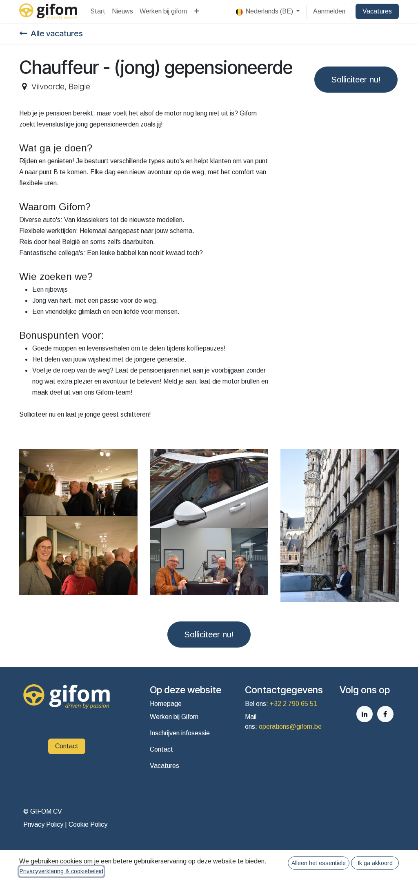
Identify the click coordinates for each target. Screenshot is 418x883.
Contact (66, 746)
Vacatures (377, 11)
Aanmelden (329, 11)
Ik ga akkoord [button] (375, 863)
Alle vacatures (57, 33)
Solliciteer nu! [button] (356, 79)
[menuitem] (98, 11)
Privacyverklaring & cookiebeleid (61, 871)
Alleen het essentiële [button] (318, 863)
